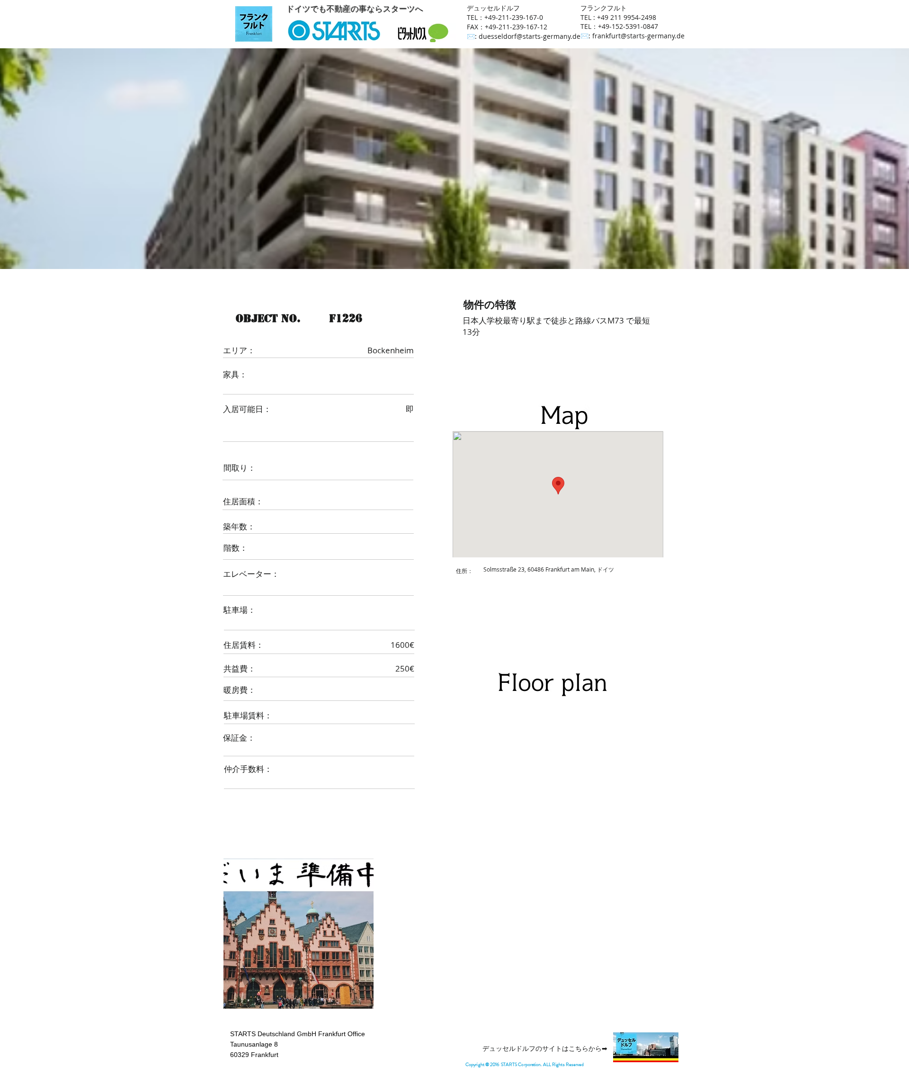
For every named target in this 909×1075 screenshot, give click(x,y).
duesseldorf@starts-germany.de (529, 36)
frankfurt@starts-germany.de (638, 35)
